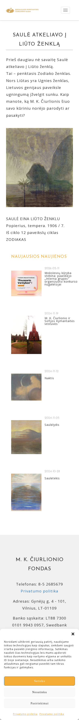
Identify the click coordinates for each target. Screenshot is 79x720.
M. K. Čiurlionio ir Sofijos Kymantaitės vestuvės (60, 321)
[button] (73, 634)
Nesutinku (39, 692)
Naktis (49, 378)
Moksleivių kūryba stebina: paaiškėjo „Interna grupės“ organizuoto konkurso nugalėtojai (61, 279)
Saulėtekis (52, 478)
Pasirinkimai (40, 703)
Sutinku (39, 681)
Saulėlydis (52, 424)
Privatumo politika (25, 714)
